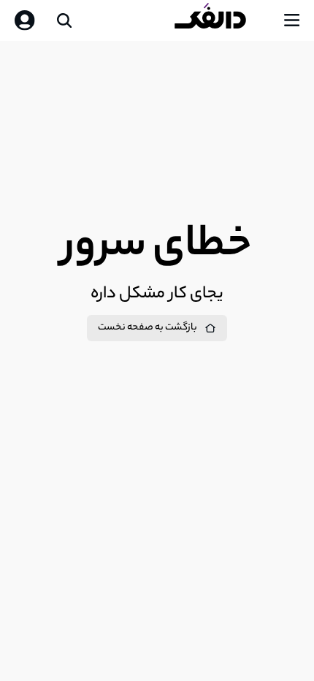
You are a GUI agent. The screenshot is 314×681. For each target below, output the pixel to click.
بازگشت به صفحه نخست (147, 327)
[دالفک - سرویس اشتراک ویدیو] (222, 20)
